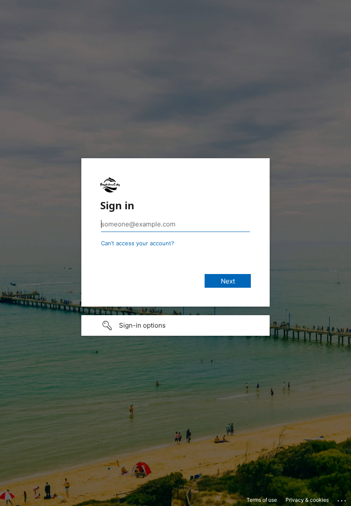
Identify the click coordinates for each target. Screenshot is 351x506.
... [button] (342, 498)
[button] (175, 325)
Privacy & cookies (307, 500)
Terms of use (262, 500)
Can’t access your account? (137, 243)
